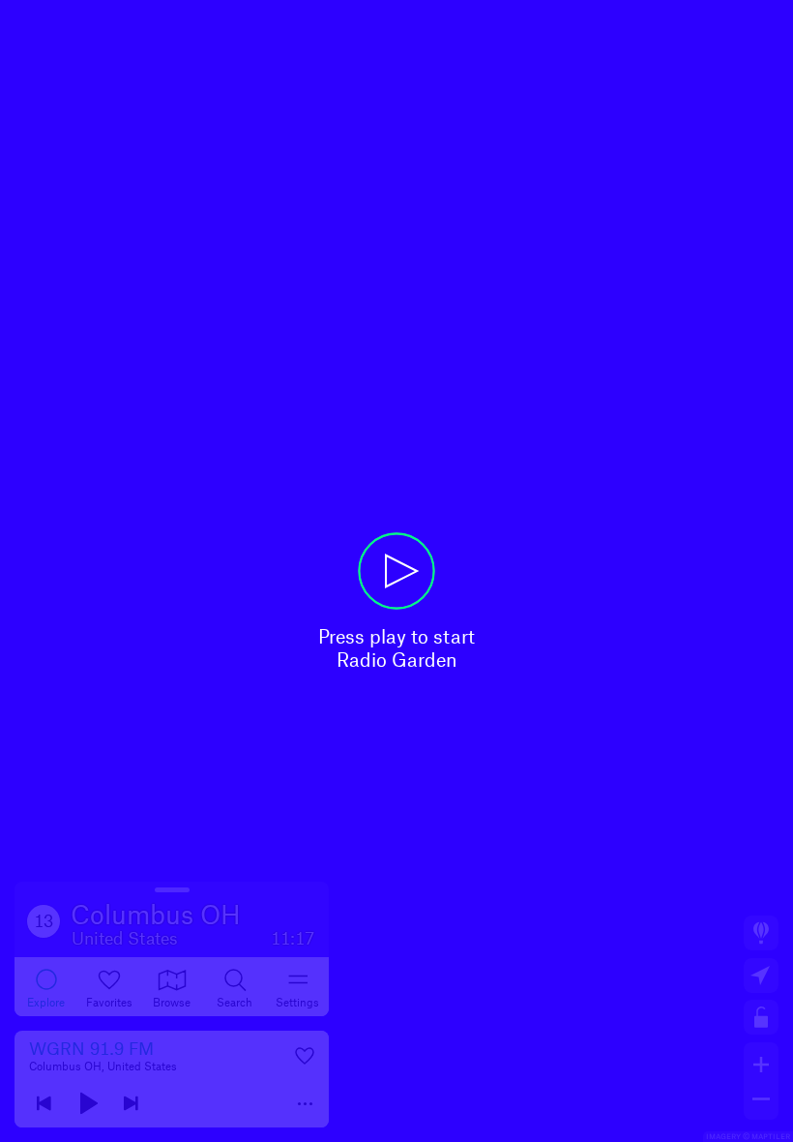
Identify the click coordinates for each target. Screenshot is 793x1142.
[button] (396, 571)
